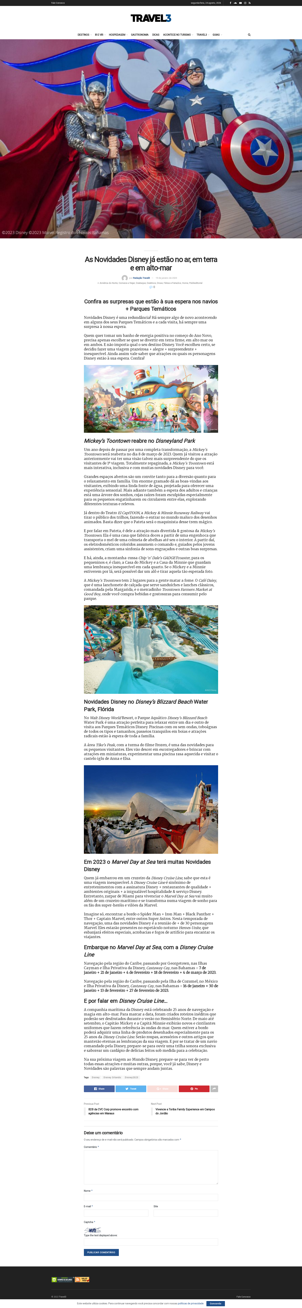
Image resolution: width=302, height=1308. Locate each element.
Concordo (215, 1303)
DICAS (155, 34)
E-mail (88, 1206)
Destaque (141, 283)
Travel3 (62, 1297)
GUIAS (216, 34)
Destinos (151, 283)
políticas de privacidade (191, 1303)
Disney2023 (131, 1077)
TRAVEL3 (202, 34)
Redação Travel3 (141, 278)
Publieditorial (195, 283)
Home (185, 283)
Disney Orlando (112, 1077)
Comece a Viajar (127, 283)
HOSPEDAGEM (117, 34)
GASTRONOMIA (140, 34)
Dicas (160, 283)
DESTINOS (83, 34)
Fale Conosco (58, 3)
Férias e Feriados (172, 283)
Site (156, 1206)
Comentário (91, 1147)
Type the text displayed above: (100, 1235)
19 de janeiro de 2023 (166, 278)
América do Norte (109, 283)
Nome (88, 1190)
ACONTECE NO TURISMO (177, 34)
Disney (96, 1077)
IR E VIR (99, 34)
